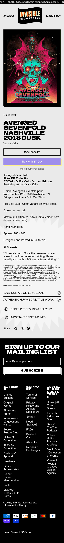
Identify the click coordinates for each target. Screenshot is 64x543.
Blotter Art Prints (9, 412)
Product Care (31, 436)
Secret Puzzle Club (10, 431)
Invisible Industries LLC (24, 502)
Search (30, 416)
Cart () (53, 16)
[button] (32, 68)
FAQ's (30, 429)
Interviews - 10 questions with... (11, 421)
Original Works (8, 404)
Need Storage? (31, 423)
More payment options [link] (32, 168)
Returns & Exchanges (33, 449)
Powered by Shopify (15, 505)
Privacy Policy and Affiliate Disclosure (32, 407)
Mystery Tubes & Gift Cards (11, 493)
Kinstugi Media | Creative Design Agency (52, 466)
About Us (32, 442)
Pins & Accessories (11, 468)
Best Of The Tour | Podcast (53, 427)
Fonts (6, 485)
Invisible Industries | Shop (54, 416)
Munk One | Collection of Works (54, 452)
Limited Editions (8, 396)
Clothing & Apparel (9, 455)
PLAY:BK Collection (9, 447)
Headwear (9, 461)
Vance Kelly (10, 143)
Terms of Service (31, 396)
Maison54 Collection (9, 439)
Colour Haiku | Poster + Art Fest (52, 440)
